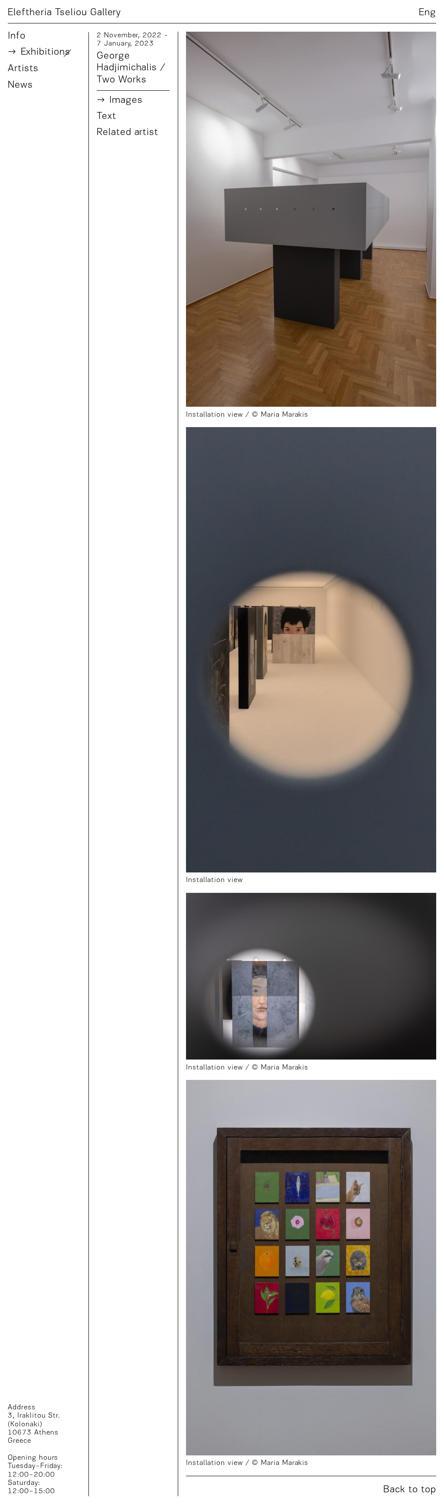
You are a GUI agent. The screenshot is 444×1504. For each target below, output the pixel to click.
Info (17, 36)
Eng (427, 13)
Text (106, 117)
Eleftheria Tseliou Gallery (64, 12)
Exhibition (45, 52)
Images (126, 100)
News (20, 85)
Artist (23, 69)
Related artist (127, 133)
